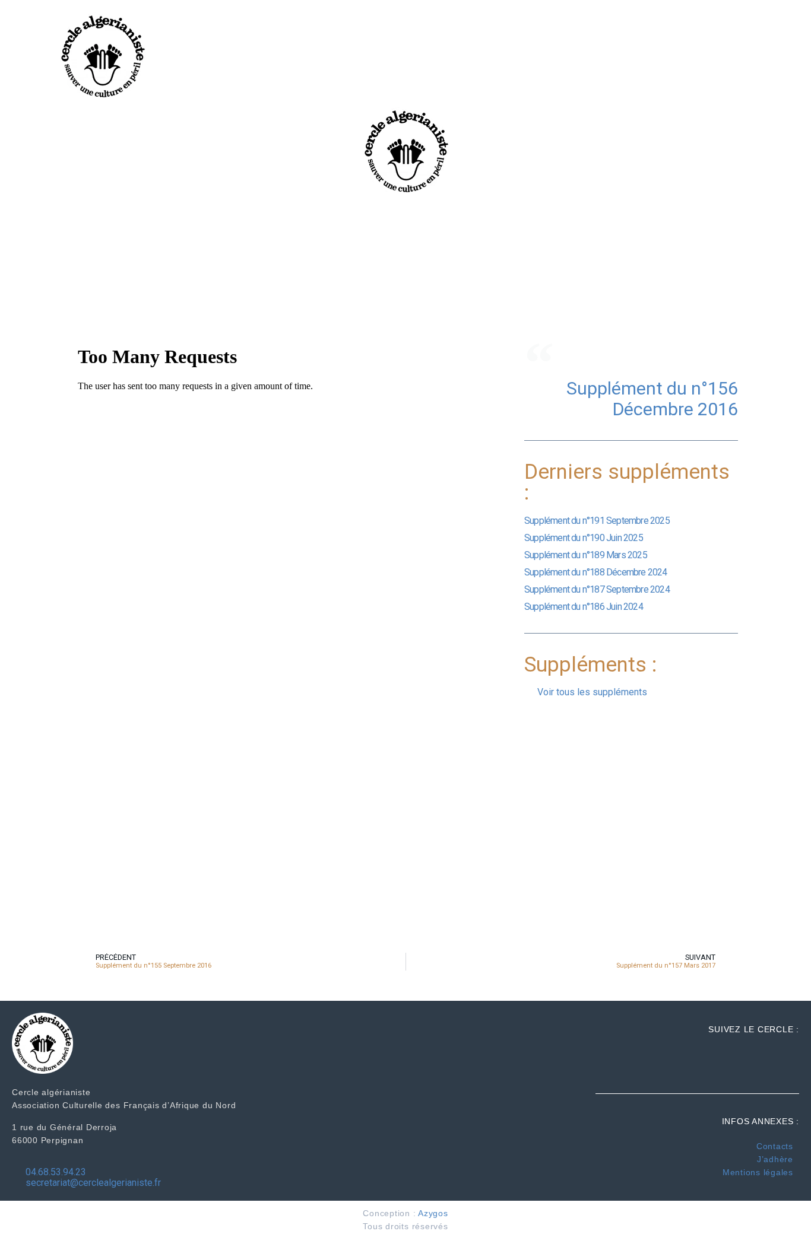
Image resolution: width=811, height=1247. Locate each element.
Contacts (774, 1146)
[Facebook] (782, 35)
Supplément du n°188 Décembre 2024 (595, 572)
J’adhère (775, 1159)
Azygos (433, 1213)
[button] (706, 56)
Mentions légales (758, 1172)
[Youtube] (782, 77)
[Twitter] (782, 56)
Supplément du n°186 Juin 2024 (583, 606)
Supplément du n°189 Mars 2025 (585, 555)
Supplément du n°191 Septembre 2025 (597, 520)
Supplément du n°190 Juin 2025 (583, 537)
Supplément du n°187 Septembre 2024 (597, 589)
